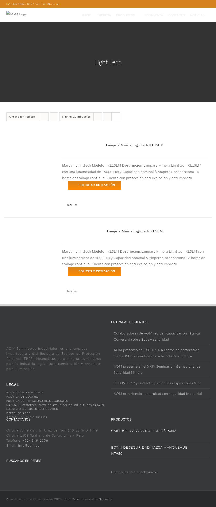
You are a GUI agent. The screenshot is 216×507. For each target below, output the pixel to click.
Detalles (72, 204)
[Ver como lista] (116, 117)
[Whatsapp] (42, 472)
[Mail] (28, 472)
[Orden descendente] (54, 116)
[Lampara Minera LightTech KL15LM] (31, 165)
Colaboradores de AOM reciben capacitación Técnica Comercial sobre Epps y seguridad (157, 336)
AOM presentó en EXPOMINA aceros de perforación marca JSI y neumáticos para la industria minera (157, 353)
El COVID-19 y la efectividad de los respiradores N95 (157, 383)
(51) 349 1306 (35, 440)
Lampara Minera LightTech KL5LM (135, 231)
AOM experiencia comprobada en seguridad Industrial (158, 393)
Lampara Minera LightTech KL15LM (135, 145)
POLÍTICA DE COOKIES (22, 396)
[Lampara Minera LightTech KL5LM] (31, 251)
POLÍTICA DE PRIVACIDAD (24, 392)
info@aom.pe (51, 3)
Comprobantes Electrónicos (134, 472)
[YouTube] (15, 472)
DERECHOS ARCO (18, 413)
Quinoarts (105, 499)
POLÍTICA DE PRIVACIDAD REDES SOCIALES (37, 400)
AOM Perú (72, 499)
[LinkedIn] (35, 472)
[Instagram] (21, 472)
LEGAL (12, 385)
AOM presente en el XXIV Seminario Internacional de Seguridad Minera (157, 369)
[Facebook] (8, 472)
